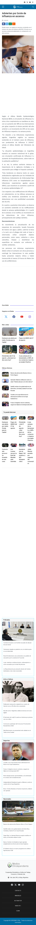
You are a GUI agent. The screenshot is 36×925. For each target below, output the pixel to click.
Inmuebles (18, 895)
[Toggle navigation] (33, 6)
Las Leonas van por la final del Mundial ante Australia (14, 455)
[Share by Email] (13, 24)
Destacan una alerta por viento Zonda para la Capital (9, 340)
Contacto (18, 890)
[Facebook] (12, 884)
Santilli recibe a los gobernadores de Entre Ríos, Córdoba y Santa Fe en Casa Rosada (21, 388)
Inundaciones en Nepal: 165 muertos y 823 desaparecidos (22, 455)
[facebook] (24, 2)
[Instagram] (23, 884)
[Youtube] (19, 884)
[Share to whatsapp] (10, 24)
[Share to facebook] (3, 24)
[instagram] (32, 2)
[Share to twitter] (7, 24)
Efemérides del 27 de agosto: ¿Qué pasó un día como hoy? (9, 358)
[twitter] (27, 2)
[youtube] (30, 2)
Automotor (18, 900)
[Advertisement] (18, 94)
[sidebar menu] (3, 6)
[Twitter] (16, 884)
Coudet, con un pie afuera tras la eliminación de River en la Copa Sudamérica (19, 396)
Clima (18, 910)
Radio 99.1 (18, 905)
